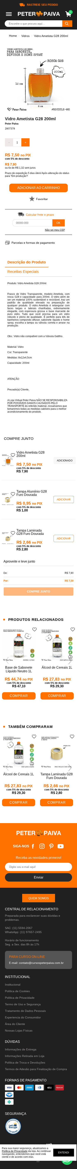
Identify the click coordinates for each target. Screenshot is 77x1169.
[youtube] (60, 846)
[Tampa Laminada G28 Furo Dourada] (8, 538)
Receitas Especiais (23, 272)
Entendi (63, 1152)
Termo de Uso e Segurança (23, 1004)
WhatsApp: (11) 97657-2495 (23, 932)
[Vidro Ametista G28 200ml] (8, 460)
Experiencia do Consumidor (23, 1017)
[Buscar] (67, 23)
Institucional (12, 984)
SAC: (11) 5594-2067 (18, 928)
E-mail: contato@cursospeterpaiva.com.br (36, 962)
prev (7, 661)
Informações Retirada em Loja (24, 1056)
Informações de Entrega (20, 1049)
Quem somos (39, 898)
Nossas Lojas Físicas (18, 1030)
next (70, 661)
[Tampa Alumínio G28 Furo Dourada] (8, 499)
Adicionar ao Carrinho (38, 188)
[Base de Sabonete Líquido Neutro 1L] (19, 645)
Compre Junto (38, 591)
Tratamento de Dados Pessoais (25, 1010)
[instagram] (42, 846)
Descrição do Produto (26, 262)
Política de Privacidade (19, 997)
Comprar (19, 696)
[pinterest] (51, 846)
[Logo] (38, 14)
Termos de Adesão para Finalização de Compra (36, 1069)
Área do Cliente (15, 1024)
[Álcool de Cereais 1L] (57, 645)
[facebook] (32, 846)
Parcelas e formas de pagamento (33, 242)
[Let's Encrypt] (13, 1127)
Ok (58, 222)
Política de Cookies (17, 991)
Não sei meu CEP (55, 230)
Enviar (38, 877)
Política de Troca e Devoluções (25, 1062)
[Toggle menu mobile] (9, 14)
